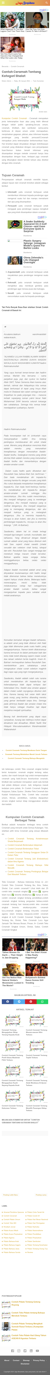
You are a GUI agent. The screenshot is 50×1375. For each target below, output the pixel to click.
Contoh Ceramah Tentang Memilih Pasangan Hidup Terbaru (36, 1108)
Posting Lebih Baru (10, 1195)
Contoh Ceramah (10, 1216)
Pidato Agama (9, 1238)
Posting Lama (41, 1195)
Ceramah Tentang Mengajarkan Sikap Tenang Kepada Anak (10, 1032)
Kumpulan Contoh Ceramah (14, 118)
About (6, 1360)
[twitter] (19, 1001)
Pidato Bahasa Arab (11, 1241)
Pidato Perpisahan (34, 1238)
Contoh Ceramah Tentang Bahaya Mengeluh (26, 758)
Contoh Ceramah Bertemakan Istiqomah (25, 845)
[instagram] (19, 1352)
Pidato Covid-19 (33, 1216)
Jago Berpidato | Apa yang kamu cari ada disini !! (30, 1372)
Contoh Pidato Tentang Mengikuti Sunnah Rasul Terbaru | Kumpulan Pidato (27, 1327)
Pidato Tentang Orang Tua (37, 1249)
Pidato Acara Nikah (11, 1230)
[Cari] (46, 3)
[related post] (13, 1020)
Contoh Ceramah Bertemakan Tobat (23, 849)
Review (30, 1252)
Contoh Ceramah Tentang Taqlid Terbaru (36, 1056)
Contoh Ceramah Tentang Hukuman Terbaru (12, 1107)
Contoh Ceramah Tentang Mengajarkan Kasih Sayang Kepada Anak (12, 1082)
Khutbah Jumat (9, 1227)
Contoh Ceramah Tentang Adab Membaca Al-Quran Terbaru (36, 1082)
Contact (16, 1360)
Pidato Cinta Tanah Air (35, 1212)
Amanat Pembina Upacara (14, 1212)
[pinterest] (31, 1001)
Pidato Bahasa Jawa (11, 1249)
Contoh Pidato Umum (12, 1219)
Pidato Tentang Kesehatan (37, 1245)
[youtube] (37, 1352)
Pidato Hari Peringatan (36, 1223)
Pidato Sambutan (34, 1241)
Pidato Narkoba (33, 1227)
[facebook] (7, 1001)
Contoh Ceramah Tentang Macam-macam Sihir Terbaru (36, 1032)
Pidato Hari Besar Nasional (37, 1219)
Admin (9, 81)
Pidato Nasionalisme (35, 1230)
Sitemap (26, 1360)
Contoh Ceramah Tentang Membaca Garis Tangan (26, 750)
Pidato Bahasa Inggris (12, 1245)
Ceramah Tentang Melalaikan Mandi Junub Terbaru (26, 754)
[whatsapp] (42, 1001)
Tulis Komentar (38, 81)
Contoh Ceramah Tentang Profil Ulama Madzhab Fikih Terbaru (12, 1057)
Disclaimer (25, 1364)
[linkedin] (31, 1352)
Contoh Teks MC (10, 1223)
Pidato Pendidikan (34, 1234)
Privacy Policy (39, 1360)
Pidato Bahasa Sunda (12, 1252)
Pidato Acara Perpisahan (13, 1234)
